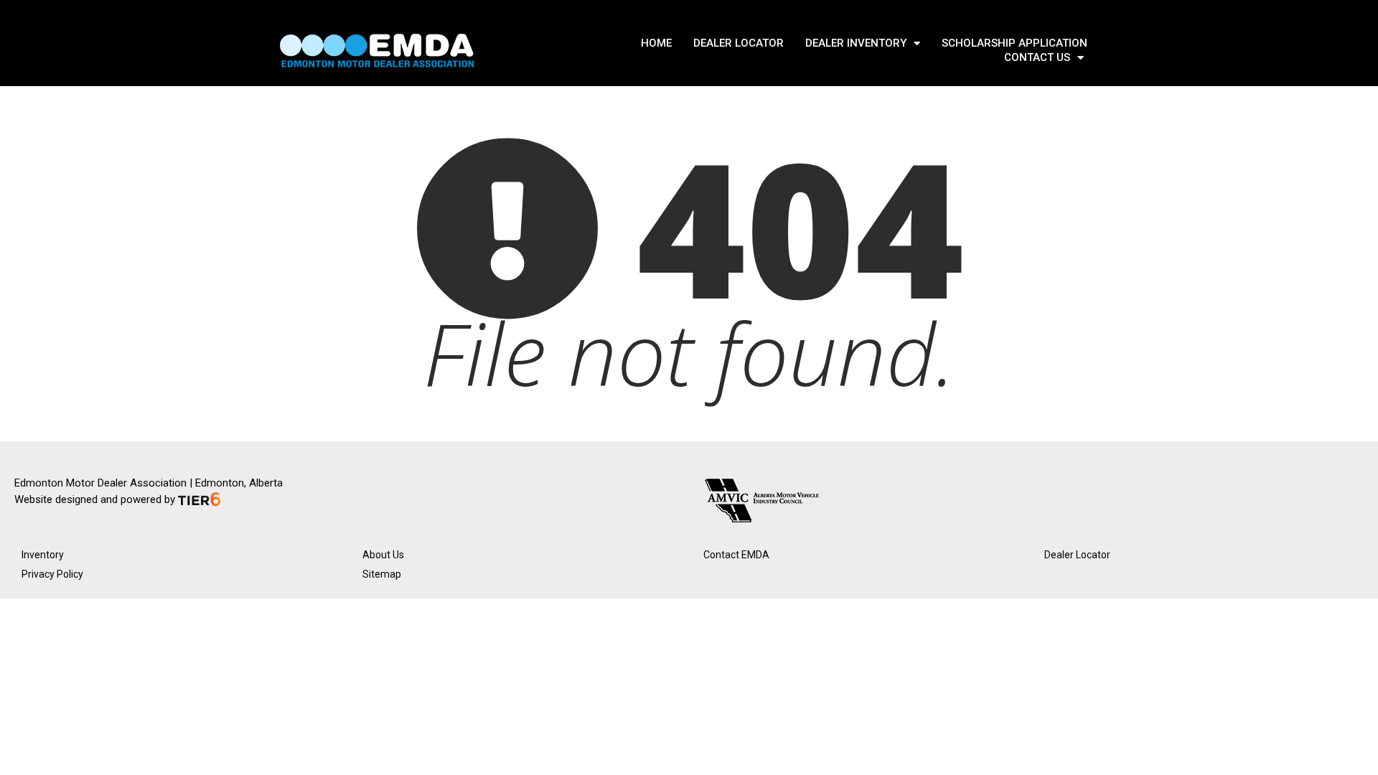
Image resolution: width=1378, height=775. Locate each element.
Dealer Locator (1077, 554)
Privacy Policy (52, 574)
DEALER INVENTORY (855, 43)
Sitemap (381, 574)
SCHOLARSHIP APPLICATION (1014, 43)
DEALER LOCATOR (738, 43)
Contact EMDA (736, 554)
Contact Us (1037, 57)
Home (656, 43)
